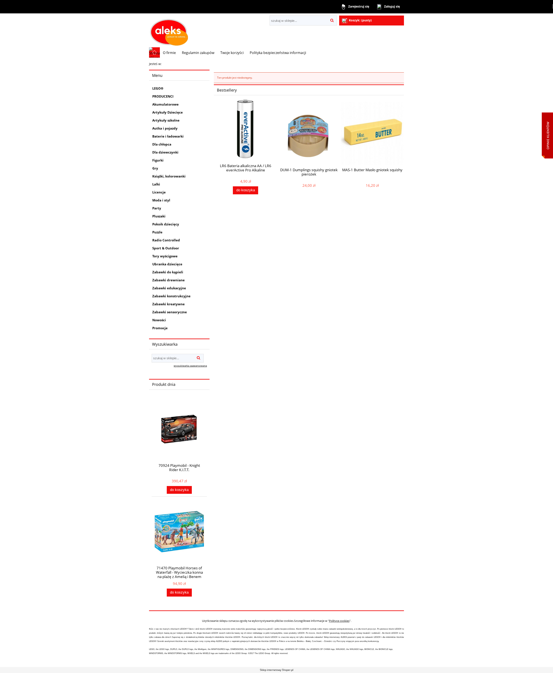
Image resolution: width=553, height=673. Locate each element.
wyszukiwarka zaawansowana (190, 365)
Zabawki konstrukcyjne (171, 296)
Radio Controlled (166, 240)
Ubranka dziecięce (167, 264)
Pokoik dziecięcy (165, 224)
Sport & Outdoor (165, 248)
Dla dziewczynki (165, 152)
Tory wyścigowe (165, 256)
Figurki (158, 160)
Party (156, 208)
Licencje (159, 192)
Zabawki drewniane (168, 280)
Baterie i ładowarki (168, 136)
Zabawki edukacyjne (169, 288)
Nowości (159, 320)
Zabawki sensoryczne (169, 312)
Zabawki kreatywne (168, 304)
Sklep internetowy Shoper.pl (276, 670)
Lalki (156, 184)
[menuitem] (169, 52)
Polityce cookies (339, 621)
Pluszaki (158, 216)
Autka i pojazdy (165, 128)
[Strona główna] (168, 30)
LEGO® (157, 88)
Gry (155, 168)
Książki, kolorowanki (169, 176)
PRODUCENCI (162, 96)
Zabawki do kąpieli (167, 272)
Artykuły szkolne (166, 120)
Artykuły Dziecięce (167, 112)
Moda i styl (161, 200)
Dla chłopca (161, 144)
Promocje (160, 328)
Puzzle (157, 232)
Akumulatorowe (165, 104)
